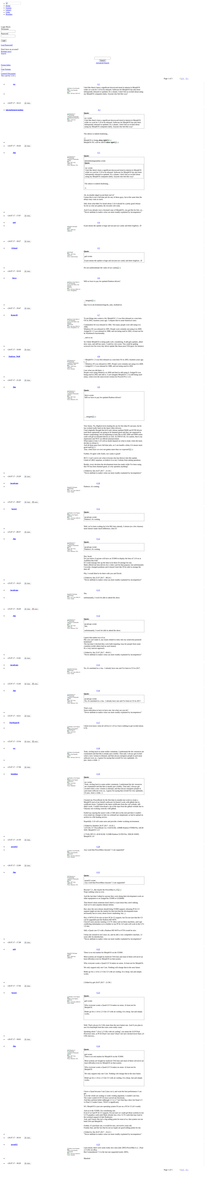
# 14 (98, 616)
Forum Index (6, 65)
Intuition (14, 774)
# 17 (98, 723)
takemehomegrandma (14, 110)
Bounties (9, 14)
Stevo (14, 278)
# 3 (99, 153)
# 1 (99, 84)
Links (8, 12)
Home (8, 6)
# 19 (98, 774)
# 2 (99, 110)
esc (14, 84)
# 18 (98, 748)
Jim (14, 153)
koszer (14, 509)
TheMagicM (14, 723)
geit (14, 222)
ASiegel (14, 248)
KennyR (14, 315)
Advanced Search (102, 63)
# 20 (98, 847)
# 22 (98, 949)
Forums (8, 8)
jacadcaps (14, 483)
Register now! (6, 51)
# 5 (99, 248)
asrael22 (14, 847)
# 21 (98, 872)
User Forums (6, 69)
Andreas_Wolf (14, 356)
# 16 (98, 691)
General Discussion (8, 74)
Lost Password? (7, 45)
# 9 (99, 387)
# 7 (99, 315)
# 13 (98, 590)
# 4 (99, 222)
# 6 (99, 278)
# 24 (98, 1046)
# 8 (99, 356)
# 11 (98, 509)
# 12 (98, 539)
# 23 (98, 993)
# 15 (98, 665)
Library (8, 10)
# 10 (98, 483)
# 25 (98, 1144)
